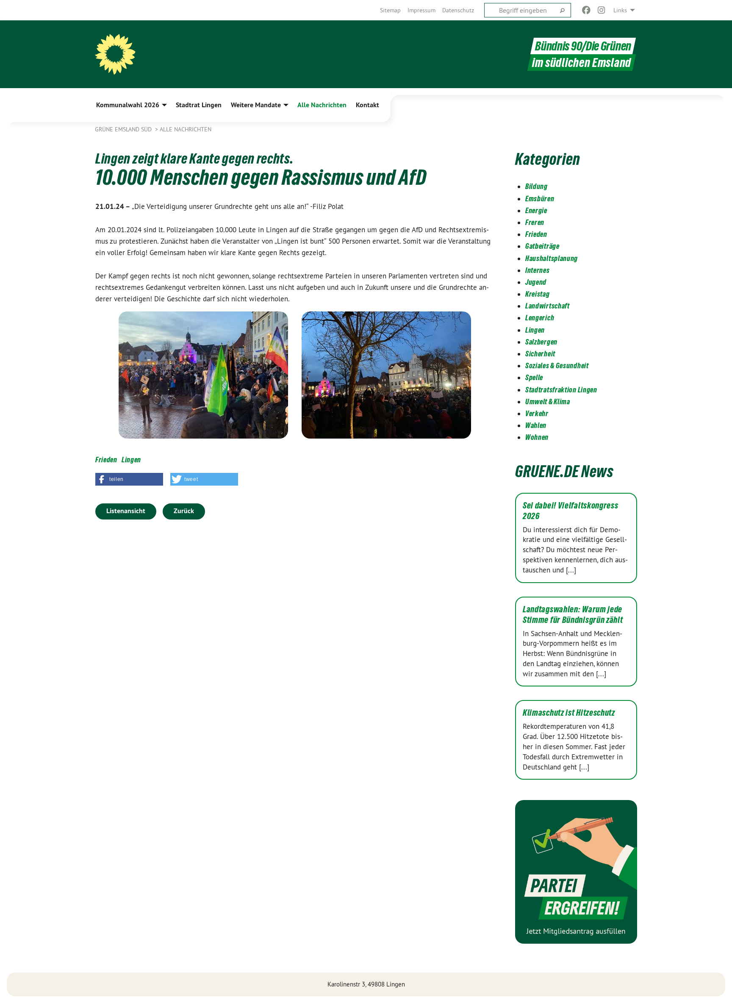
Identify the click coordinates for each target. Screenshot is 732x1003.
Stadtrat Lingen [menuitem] (199, 104)
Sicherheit (540, 353)
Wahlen (535, 425)
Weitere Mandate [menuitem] (256, 104)
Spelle (534, 377)
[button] (129, 479)
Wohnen (537, 437)
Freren (534, 222)
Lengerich (539, 317)
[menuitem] (390, 10)
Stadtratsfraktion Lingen (561, 389)
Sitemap (390, 10)
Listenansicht (125, 510)
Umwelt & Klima (547, 401)
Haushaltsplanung (551, 258)
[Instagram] (601, 10)
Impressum (421, 10)
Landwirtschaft (547, 305)
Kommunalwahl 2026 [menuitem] (127, 104)
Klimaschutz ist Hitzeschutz (569, 713)
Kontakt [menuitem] (367, 104)
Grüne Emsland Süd (124, 129)
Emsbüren (540, 198)
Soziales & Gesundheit (557, 365)
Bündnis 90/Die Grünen (583, 46)
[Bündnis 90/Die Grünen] (115, 54)
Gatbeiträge (542, 246)
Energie (536, 210)
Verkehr (537, 413)
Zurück (184, 510)
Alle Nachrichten (185, 129)
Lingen (131, 459)
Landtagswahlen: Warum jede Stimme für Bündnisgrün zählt (573, 614)
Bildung (536, 186)
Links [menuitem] (620, 10)
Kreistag (537, 293)
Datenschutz (458, 10)
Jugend (535, 282)
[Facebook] (586, 10)
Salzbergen (541, 341)
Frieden (106, 459)
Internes (537, 270)
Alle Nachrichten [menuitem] (322, 104)
